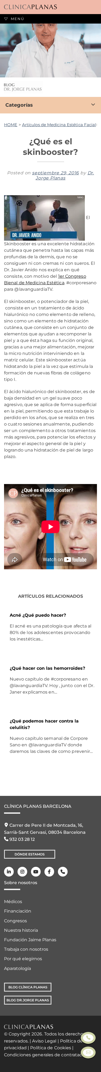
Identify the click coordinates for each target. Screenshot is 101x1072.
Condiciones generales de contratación (46, 1054)
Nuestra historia (21, 930)
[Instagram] (22, 872)
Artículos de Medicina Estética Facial (59, 124)
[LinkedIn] (9, 872)
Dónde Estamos (30, 854)
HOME (10, 124)
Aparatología (17, 968)
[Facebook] (49, 872)
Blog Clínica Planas (27, 987)
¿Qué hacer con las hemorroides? (47, 668)
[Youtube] (36, 872)
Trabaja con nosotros (26, 949)
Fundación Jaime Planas (30, 939)
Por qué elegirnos (23, 958)
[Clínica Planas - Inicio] (30, 7)
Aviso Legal (44, 1041)
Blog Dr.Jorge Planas (27, 1000)
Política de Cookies (50, 1047)
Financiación (17, 911)
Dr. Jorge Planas (65, 175)
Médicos (13, 901)
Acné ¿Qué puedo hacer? (38, 615)
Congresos (15, 920)
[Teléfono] (63, 872)
